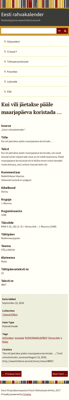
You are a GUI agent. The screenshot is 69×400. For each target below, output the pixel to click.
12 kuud (11, 51)
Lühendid (12, 81)
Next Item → (60, 373)
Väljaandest (13, 41)
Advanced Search (59, 31)
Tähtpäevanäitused (17, 61)
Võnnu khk (54, 337)
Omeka (27, 394)
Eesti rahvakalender (22, 14)
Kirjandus (12, 71)
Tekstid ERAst (10, 314)
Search (65, 31)
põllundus (7, 337)
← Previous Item (11, 373)
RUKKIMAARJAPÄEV (36, 337)
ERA (9, 91)
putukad (19, 337)
